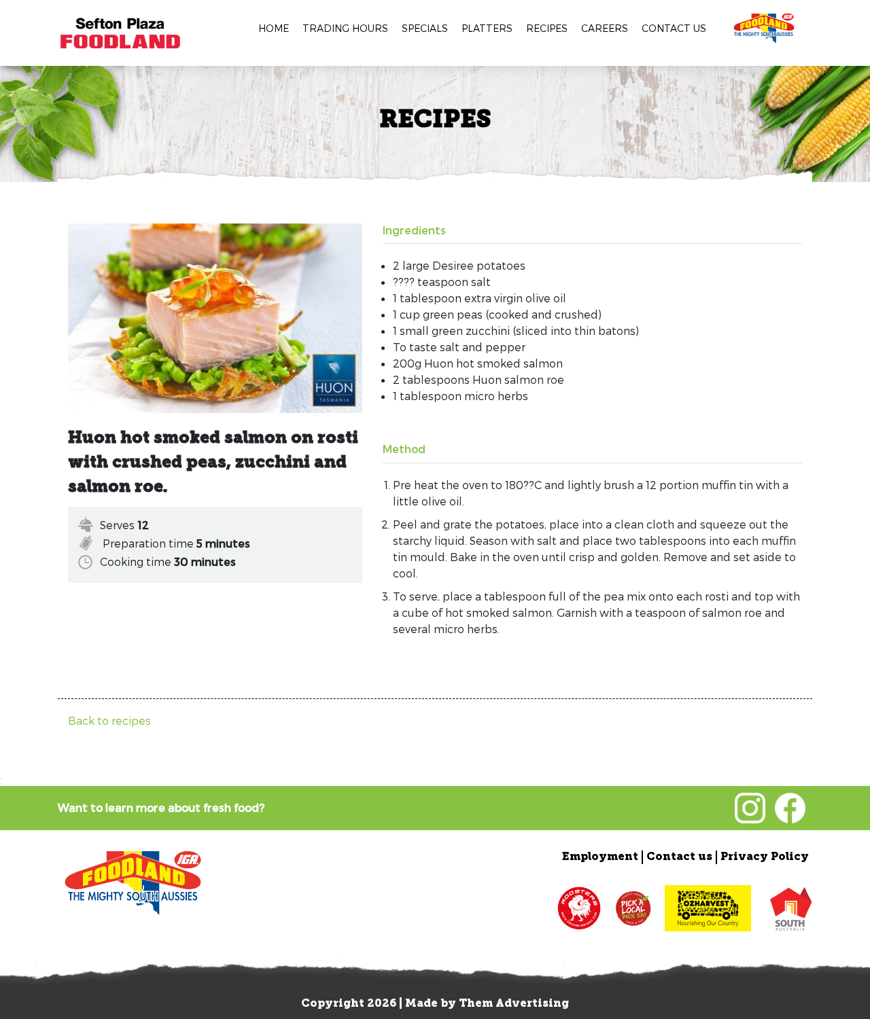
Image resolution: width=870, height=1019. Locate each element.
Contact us (674, 28)
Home (273, 28)
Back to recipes (109, 720)
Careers (604, 28)
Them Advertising (514, 1004)
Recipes (547, 28)
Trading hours (345, 28)
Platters (487, 28)
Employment (600, 857)
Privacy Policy (764, 857)
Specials (425, 28)
